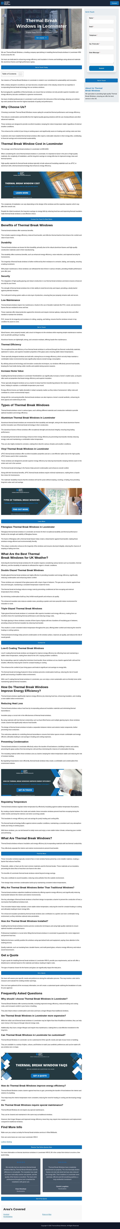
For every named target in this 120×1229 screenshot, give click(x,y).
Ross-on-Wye (46, 1214)
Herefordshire (7, 1216)
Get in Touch (41, 327)
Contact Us (41, 642)
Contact (114, 3)
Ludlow (3, 1142)
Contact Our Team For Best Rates (41, 219)
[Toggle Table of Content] (19, 74)
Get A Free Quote (41, 1198)
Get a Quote (40, 38)
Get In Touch (101, 80)
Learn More (41, 521)
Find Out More (41, 853)
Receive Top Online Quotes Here (41, 1147)
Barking (9, 1142)
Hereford (6, 1214)
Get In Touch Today (41, 67)
